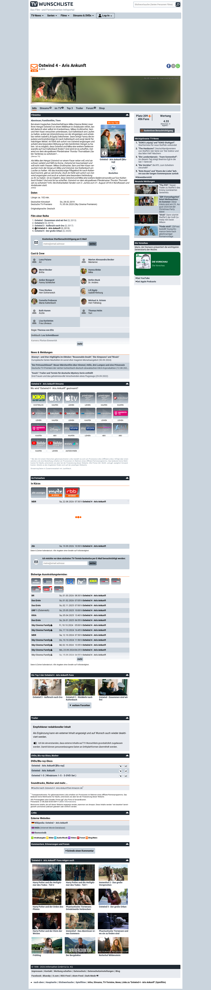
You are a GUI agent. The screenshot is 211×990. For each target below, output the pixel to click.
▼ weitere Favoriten (79, 705)
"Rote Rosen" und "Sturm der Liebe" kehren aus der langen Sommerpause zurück (158, 172)
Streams (45, 108)
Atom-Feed (77, 976)
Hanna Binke (94, 270)
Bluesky (47, 976)
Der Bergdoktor (73, 955)
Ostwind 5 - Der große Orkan (113, 906)
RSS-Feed (65, 976)
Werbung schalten (63, 971)
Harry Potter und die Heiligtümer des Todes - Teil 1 (80, 883)
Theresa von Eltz (45, 330)
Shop (102, 108)
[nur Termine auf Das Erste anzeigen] (47, 581)
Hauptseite (51, 982)
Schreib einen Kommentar (80, 850)
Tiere (58, 120)
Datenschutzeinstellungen (101, 971)
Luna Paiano (45, 259)
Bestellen (113, 173)
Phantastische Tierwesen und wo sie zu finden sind (113, 932)
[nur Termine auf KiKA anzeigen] (93, 581)
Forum (90, 108)
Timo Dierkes (45, 290)
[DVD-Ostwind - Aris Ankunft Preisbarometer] (126, 771)
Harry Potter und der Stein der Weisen (47, 932)
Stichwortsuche (66, 982)
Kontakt (48, 971)
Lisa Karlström (46, 321)
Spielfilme (81, 982)
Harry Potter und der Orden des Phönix (48, 907)
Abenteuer (36, 120)
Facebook (36, 976)
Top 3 (70, 108)
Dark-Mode (90, 976)
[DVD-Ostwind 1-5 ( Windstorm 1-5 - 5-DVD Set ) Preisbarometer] (126, 776)
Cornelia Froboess (48, 300)
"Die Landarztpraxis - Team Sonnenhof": (157, 159)
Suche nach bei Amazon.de (57, 788)
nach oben (39, 982)
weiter (93, 244)
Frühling (37, 955)
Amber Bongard (46, 280)
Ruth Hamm (45, 310)
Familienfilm (48, 120)
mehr (79, 344)
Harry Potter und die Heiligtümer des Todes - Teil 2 (47, 883)
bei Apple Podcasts (146, 281)
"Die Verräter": (156, 166)
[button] (169, 66)
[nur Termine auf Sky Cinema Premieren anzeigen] (104, 581)
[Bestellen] (113, 168)
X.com (56, 976)
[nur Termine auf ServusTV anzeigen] (36, 589)
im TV (59, 108)
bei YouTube (143, 278)
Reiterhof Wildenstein (109, 955)
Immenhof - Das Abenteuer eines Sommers (80, 932)
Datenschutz (80, 971)
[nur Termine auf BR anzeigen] (70, 581)
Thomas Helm (95, 310)
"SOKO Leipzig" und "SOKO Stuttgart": (157, 143)
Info (34, 108)
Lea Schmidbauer (50, 335)
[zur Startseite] (52, 3)
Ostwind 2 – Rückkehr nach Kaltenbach (79, 698)
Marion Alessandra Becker (101, 259)
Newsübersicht (144, 177)
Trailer (79, 108)
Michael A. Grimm (97, 300)
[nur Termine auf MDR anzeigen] (59, 581)
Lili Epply (92, 290)
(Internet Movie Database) (50, 828)
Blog (118, 971)
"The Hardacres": (158, 151)
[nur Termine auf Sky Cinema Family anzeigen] (116, 581)
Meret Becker (45, 270)
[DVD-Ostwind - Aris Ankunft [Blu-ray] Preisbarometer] (126, 766)
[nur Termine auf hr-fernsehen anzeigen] (82, 581)
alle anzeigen (38, 493)
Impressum (37, 971)
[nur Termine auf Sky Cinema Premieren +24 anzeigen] (59, 589)
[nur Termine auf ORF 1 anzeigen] (47, 589)
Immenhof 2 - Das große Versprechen (110, 883)
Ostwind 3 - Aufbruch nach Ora (47, 697)
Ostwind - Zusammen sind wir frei (113, 698)
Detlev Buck (94, 280)
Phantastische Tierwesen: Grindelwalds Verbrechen (79, 907)
